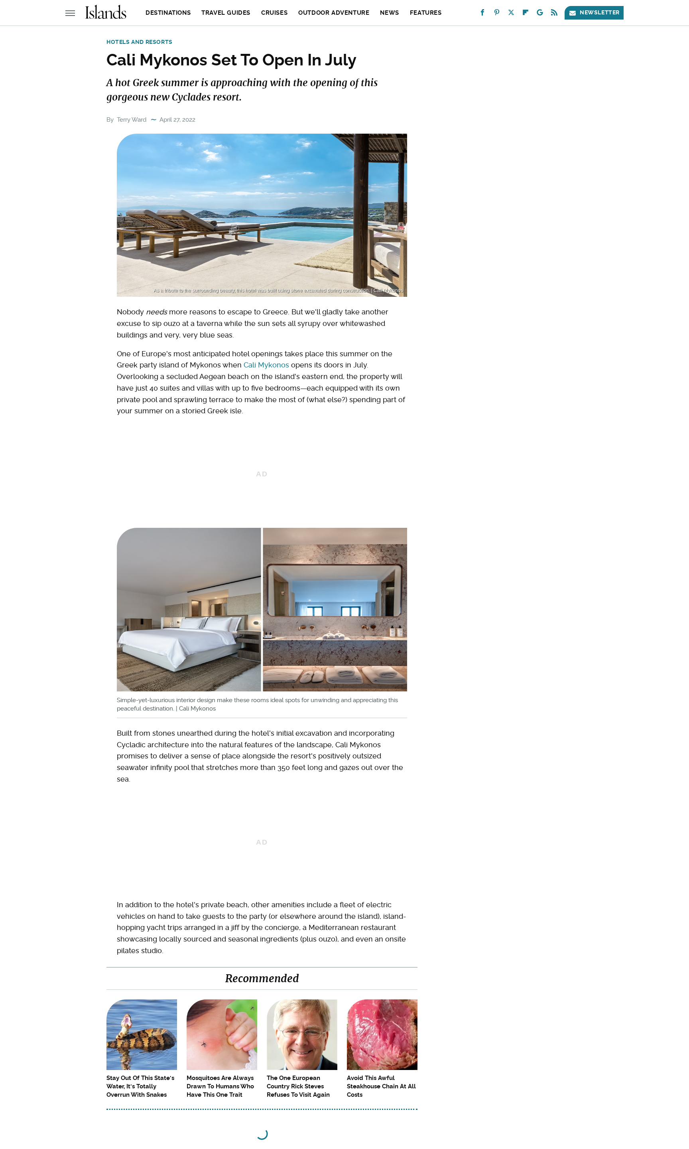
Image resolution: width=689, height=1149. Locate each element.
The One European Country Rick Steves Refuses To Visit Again (298, 1086)
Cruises (274, 12)
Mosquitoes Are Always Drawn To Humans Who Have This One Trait (220, 1086)
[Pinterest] (497, 14)
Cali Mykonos (266, 365)
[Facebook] (482, 14)
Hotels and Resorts (139, 42)
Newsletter (600, 12)
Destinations (168, 12)
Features (426, 12)
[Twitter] (511, 14)
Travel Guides (225, 12)
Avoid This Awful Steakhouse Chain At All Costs (381, 1086)
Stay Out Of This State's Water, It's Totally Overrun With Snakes (140, 1086)
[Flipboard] (526, 14)
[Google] (540, 14)
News (389, 12)
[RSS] (554, 14)
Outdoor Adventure (333, 12)
